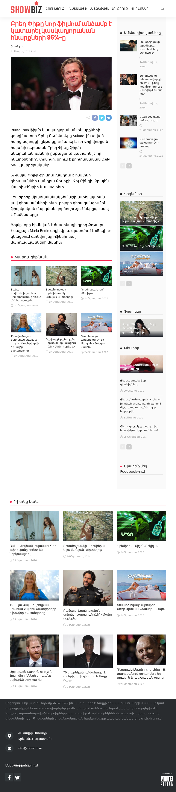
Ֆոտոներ (132, 311)
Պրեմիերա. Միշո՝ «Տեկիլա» (140, 246)
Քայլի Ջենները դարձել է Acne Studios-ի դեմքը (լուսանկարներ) (139, 328)
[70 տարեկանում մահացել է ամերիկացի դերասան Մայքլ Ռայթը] (88, 651)
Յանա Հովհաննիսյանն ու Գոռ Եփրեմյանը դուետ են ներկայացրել (33, 549)
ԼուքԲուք (120, 8)
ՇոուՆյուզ (17, 46)
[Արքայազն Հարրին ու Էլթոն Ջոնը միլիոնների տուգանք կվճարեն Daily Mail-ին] (34, 651)
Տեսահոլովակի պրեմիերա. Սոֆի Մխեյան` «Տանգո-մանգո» (141, 267)
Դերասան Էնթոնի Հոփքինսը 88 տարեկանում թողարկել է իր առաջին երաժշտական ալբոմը (141, 673)
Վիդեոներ (140, 8)
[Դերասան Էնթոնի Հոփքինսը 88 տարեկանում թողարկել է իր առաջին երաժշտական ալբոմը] (141, 650)
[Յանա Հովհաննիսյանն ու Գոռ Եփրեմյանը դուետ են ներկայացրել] (26, 276)
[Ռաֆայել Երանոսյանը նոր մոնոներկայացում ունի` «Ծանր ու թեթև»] (61, 324)
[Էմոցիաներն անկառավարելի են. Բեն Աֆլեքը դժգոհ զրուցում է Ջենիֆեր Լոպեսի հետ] (128, 79)
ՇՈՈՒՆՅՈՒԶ (55, 8)
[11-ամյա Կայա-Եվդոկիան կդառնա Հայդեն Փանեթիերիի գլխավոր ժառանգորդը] (26, 322)
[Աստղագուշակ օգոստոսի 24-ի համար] (128, 142)
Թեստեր (131, 348)
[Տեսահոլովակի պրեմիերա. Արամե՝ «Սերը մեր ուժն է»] (128, 45)
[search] (162, 8)
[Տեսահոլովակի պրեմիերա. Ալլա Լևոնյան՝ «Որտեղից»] (61, 276)
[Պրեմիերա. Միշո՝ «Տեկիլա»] (96, 276)
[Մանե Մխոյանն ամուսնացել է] (128, 120)
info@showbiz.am (30, 748)
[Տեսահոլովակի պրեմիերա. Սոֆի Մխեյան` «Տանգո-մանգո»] (96, 322)
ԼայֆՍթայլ (99, 8)
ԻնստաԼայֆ (77, 8)
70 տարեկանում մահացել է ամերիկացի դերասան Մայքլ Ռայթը (85, 676)
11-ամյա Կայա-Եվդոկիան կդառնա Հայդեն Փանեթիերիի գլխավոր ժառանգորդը (25, 343)
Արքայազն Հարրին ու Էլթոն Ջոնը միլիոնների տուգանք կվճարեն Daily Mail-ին (31, 675)
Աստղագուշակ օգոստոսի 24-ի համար (149, 143)
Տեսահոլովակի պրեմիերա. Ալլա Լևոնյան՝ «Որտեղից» (60, 293)
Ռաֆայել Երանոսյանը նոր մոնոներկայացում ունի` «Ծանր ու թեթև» (61, 343)
